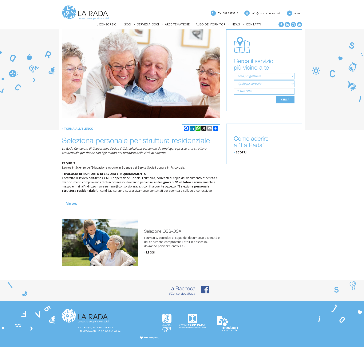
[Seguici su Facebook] (281, 24)
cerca (285, 99)
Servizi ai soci (148, 24)
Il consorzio (106, 24)
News (236, 24)
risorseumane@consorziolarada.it (120, 186)
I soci (127, 24)
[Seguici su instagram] (293, 24)
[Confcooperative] (193, 321)
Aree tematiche (177, 24)
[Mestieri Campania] (229, 324)
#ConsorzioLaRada (182, 290)
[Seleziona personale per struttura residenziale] (141, 73)
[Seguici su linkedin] (287, 24)
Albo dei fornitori (211, 24)
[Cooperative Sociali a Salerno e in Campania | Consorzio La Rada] (85, 12)
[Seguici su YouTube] (299, 24)
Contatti (253, 24)
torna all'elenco (78, 129)
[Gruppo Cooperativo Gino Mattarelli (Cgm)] (167, 323)
